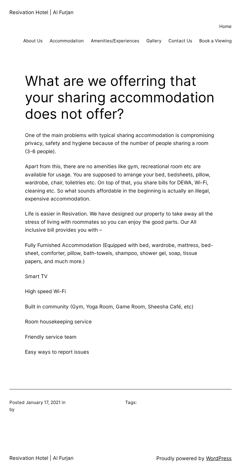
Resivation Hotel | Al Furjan (41, 12)
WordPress (219, 458)
